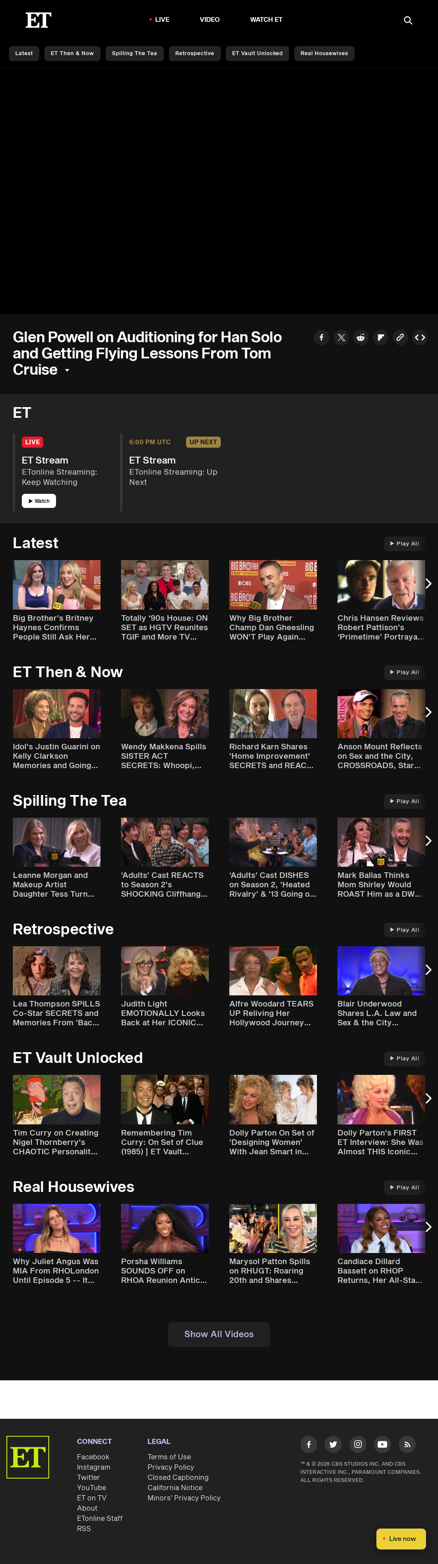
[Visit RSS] (407, 1446)
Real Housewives (324, 54)
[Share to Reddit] (361, 339)
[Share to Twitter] (341, 339)
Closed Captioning (178, 1478)
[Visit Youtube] (382, 1444)
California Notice (175, 1488)
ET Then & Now (72, 54)
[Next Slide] (427, 587)
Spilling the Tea (134, 54)
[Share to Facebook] (321, 339)
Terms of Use (169, 1457)
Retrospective (194, 54)
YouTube (91, 1488)
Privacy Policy (171, 1467)
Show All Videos (219, 1334)
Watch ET (266, 20)
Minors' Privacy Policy (184, 1498)
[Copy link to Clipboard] (400, 339)
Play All (408, 544)
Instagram (93, 1467)
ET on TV (92, 1498)
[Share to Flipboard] (380, 339)
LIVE (162, 20)
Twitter (88, 1478)
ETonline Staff (100, 1519)
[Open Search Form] (408, 21)
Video (210, 20)
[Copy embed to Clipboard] (420, 339)
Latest (24, 54)
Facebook (93, 1457)
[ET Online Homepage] (38, 20)
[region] (219, 191)
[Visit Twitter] (333, 1446)
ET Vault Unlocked (257, 54)
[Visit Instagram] (358, 1446)
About (87, 1508)
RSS (84, 1529)
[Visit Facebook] (308, 1446)
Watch (42, 501)
